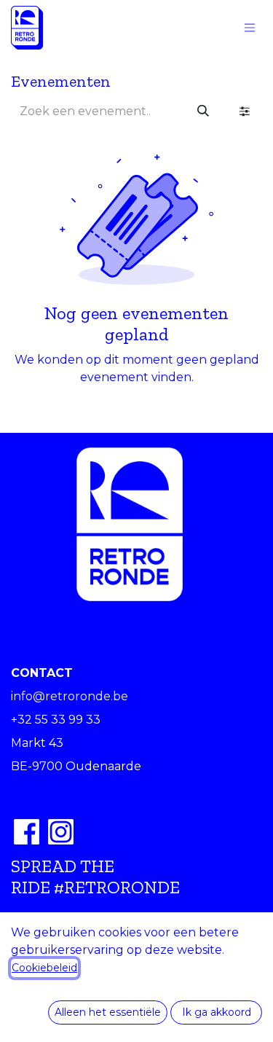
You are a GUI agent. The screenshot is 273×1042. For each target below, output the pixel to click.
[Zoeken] (203, 111)
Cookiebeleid (44, 967)
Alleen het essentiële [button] (108, 1012)
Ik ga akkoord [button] (216, 1012)
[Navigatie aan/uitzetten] (249, 28)
